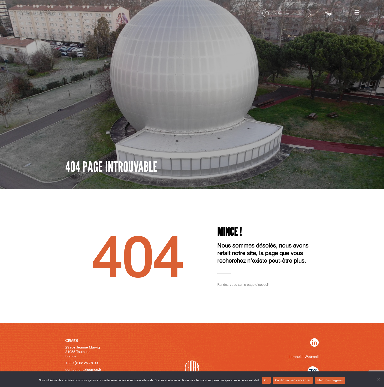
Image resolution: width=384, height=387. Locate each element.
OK (266, 380)
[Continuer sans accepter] (378, 379)
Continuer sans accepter (293, 380)
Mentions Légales (330, 380)
